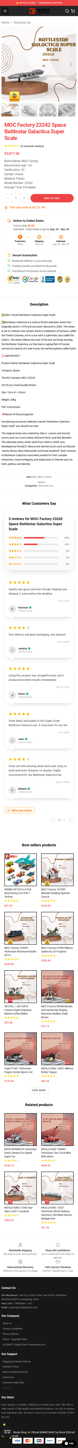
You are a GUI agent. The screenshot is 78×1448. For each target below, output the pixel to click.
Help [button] (71, 1443)
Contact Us (8, 1377)
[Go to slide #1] (10, 110)
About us (7, 1323)
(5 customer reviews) (32, 146)
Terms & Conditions (12, 1328)
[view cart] (73, 11)
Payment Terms (11, 1366)
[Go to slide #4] (66, 110)
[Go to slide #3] (48, 110)
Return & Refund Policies (15, 1372)
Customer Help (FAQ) (13, 1382)
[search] (67, 11)
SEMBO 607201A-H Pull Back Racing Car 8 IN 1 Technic (17, 893)
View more (39, 1090)
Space (41, 482)
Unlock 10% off (7, 1432)
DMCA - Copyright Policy (15, 1339)
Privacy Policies (11, 1334)
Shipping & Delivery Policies (17, 1361)
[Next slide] (71, 64)
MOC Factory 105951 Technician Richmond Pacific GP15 (20, 951)
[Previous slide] (7, 64)
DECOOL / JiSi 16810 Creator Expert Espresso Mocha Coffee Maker (18, 1010)
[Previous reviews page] (53, 820)
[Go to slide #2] (29, 110)
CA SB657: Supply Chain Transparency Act (24, 1344)
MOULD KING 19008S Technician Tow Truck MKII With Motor (56, 1153)
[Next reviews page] (70, 820)
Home (5, 22)
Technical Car (22, 22)
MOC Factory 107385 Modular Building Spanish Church (55, 893)
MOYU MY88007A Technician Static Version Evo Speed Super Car (20, 1153)
